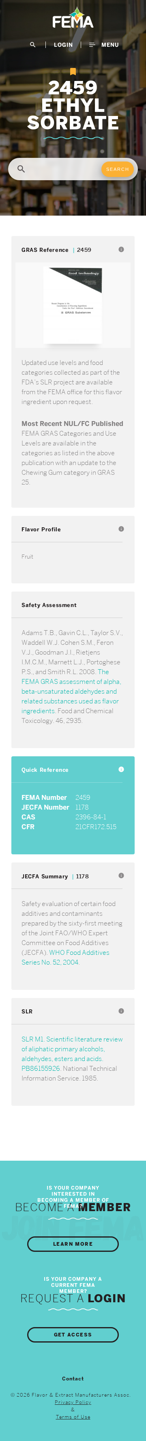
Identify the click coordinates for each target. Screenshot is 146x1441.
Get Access (73, 1335)
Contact (73, 1379)
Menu (109, 44)
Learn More (73, 1244)
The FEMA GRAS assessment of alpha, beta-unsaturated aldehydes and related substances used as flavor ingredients (71, 691)
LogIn (63, 44)
